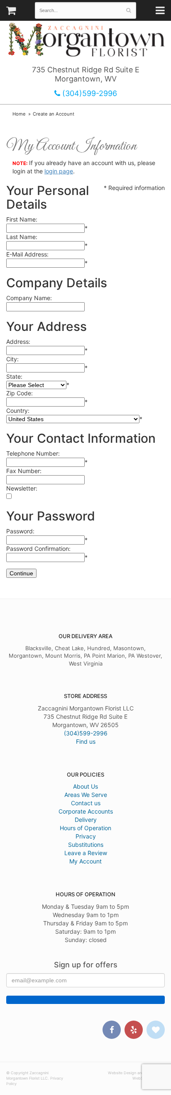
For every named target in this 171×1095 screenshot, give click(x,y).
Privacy (86, 836)
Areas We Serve (85, 794)
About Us (85, 786)
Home (19, 114)
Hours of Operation (85, 827)
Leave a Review (85, 852)
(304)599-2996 (88, 93)
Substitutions (85, 844)
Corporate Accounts (86, 811)
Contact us (85, 802)
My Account (85, 861)
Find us (85, 741)
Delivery (86, 819)
